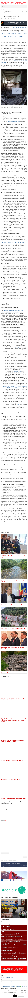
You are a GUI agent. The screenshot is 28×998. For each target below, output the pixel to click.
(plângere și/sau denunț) (12, 933)
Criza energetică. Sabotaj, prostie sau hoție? (13, 628)
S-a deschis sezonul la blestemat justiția (12, 760)
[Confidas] (5, 990)
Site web (2, 842)
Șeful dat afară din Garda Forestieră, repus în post (13, 556)
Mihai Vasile (8, 11)
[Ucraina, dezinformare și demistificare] (14, 895)
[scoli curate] (14, 866)
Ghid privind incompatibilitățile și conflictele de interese (12, 939)
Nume (2, 833)
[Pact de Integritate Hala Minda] (14, 880)
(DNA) (11, 941)
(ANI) (11, 943)
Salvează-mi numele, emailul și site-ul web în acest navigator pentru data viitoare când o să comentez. (13, 849)
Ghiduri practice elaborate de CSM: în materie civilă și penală (13, 954)
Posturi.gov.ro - (13, 959)
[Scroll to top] (26, 996)
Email (2, 837)
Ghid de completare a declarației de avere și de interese (12, 938)
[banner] (14, 3)
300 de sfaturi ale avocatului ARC (7, 929)
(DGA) (11, 952)
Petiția (2, 931)
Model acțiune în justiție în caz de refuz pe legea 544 (11, 936)
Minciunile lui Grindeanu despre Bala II (11, 604)
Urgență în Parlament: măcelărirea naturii (12, 581)
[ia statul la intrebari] (6, 921)
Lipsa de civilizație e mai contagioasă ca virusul (14, 798)
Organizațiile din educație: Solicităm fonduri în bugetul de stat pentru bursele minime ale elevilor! (13, 720)
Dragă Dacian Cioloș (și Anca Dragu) (10, 779)
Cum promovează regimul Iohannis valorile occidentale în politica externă (12, 699)
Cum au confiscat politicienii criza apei (11, 672)
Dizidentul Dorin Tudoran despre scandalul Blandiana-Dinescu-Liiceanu (12, 741)
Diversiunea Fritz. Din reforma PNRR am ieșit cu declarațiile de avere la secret (14, 648)
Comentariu (3, 820)
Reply (6, 810)
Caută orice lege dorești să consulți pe (12, 956)
